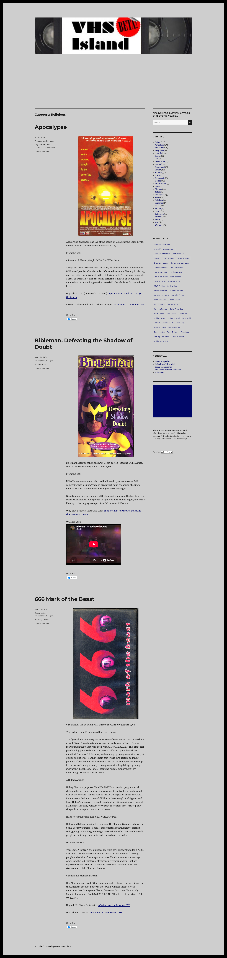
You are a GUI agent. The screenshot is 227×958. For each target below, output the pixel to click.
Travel (157, 219)
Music (157, 186)
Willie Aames (40, 364)
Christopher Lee (160, 267)
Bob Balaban (178, 254)
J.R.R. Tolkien (159, 286)
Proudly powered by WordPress (59, 946)
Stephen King (160, 327)
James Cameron (176, 290)
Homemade (160, 178)
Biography (159, 150)
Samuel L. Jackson (162, 323)
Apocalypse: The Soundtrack (129, 304)
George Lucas (160, 281)
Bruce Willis (169, 258)
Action (158, 142)
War (156, 222)
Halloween (159, 372)
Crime (157, 156)
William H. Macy (161, 341)
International (160, 184)
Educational (160, 167)
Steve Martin (159, 332)
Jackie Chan (172, 286)
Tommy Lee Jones (161, 337)
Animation (159, 148)
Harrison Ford (174, 281)
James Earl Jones (161, 295)
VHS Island (39, 946)
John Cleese (175, 300)
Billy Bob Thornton (162, 254)
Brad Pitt (157, 258)
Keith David (159, 313)
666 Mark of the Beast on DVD (114, 905)
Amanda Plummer (162, 244)
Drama (158, 164)
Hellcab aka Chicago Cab (165, 364)
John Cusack (159, 304)
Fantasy (158, 173)
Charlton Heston (161, 263)
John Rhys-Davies (177, 309)
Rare (157, 197)
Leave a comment (42, 151)
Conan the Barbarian (163, 367)
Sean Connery (178, 323)
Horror (158, 181)
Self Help (158, 208)
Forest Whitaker (160, 277)
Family (158, 170)
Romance (159, 203)
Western (158, 225)
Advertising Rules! (162, 361)
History (158, 175)
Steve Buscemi (174, 327)
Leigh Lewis (40, 145)
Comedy (158, 153)
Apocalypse (51, 127)
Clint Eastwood (176, 267)
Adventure (159, 145)
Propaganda (40, 141)
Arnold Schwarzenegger (164, 249)
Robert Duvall (174, 318)
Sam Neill (186, 318)
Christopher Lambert (180, 263)
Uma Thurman (178, 337)
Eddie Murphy (176, 272)
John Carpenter (160, 300)
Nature (158, 192)
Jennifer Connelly (178, 295)
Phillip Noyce (159, 318)
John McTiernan (160, 309)
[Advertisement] (113, 89)
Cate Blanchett (183, 258)
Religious (50, 141)
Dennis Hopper (160, 272)
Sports (158, 211)
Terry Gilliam (172, 332)
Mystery (158, 189)
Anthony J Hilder (42, 619)
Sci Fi (157, 206)
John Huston (172, 304)
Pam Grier (183, 313)
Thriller (158, 217)
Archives (156, 452)
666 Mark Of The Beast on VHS (106, 912)
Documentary (41, 613)
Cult (156, 159)
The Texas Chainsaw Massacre (168, 370)
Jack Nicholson (160, 290)
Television (159, 214)
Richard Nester (50, 147)
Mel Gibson (171, 313)
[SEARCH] (190, 122)
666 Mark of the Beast (64, 599)
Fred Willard (175, 277)
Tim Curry (185, 332)
